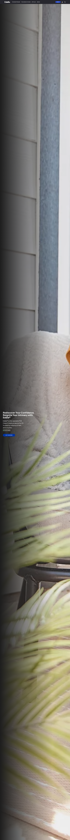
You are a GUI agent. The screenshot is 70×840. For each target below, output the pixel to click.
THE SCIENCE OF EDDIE (26, 2)
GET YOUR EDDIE (9, 435)
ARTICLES (34, 2)
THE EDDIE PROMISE (16, 2)
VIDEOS (38, 2)
